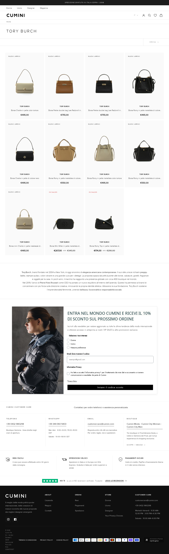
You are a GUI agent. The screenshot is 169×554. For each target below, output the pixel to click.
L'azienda (49, 500)
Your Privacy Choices (114, 515)
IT (134, 15)
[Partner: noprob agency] (154, 540)
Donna (9, 8)
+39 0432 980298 (15, 424)
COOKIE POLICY (62, 540)
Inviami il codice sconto (110, 387)
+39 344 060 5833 (57, 424)
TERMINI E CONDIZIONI (28, 540)
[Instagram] (8, 519)
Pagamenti (79, 505)
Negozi (48, 505)
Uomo (19, 8)
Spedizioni (79, 510)
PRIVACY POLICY (46, 540)
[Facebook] (15, 519)
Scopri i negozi (135, 445)
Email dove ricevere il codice (78, 354)
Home (8, 22)
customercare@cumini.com (101, 424)
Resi (77, 500)
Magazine (44, 8)
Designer (31, 8)
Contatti (48, 510)
